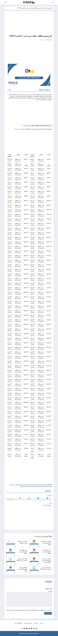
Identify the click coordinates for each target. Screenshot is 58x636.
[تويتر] (19, 498)
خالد (47, 39)
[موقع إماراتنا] (29, 2)
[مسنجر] (38, 498)
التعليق (50, 591)
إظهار (9, 89)
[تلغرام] (29, 629)
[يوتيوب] (31, 629)
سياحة (44, 8)
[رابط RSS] (22, 629)
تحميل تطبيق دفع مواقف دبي (21, 484)
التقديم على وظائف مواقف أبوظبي (28, 486)
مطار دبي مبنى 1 (47, 505)
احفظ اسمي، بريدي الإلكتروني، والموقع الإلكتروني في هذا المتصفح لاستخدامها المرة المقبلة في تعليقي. (29, 610)
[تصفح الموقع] (52, 2)
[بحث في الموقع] (5, 2)
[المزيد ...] (10, 498)
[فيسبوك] (47, 498)
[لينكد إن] (27, 629)
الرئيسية (50, 8)
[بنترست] (24, 629)
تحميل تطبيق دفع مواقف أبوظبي (38, 484)
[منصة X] (34, 629)
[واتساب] (29, 498)
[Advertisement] (29, 23)
